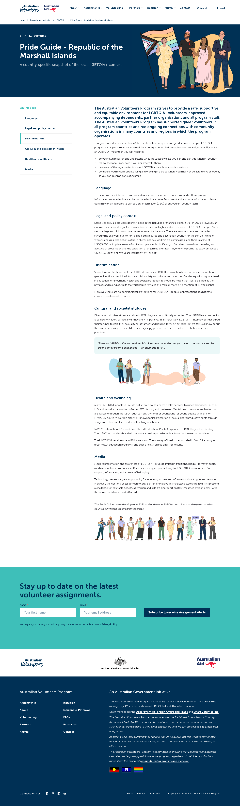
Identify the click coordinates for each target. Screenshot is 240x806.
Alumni (24, 731)
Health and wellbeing (38, 159)
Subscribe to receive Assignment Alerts (177, 612)
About (24, 710)
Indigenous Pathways (76, 710)
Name (24, 604)
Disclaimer (154, 793)
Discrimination (34, 138)
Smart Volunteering (206, 711)
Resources (70, 724)
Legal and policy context (41, 128)
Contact (185, 7)
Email (83, 604)
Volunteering (28, 717)
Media (29, 169)
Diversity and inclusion (40, 20)
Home (23, 20)
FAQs (66, 717)
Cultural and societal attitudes (44, 148)
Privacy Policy (109, 624)
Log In (223, 8)
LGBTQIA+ (61, 20)
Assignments (28, 702)
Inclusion (69, 702)
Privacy (141, 793)
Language (31, 118)
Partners (25, 724)
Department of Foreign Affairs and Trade (162, 711)
